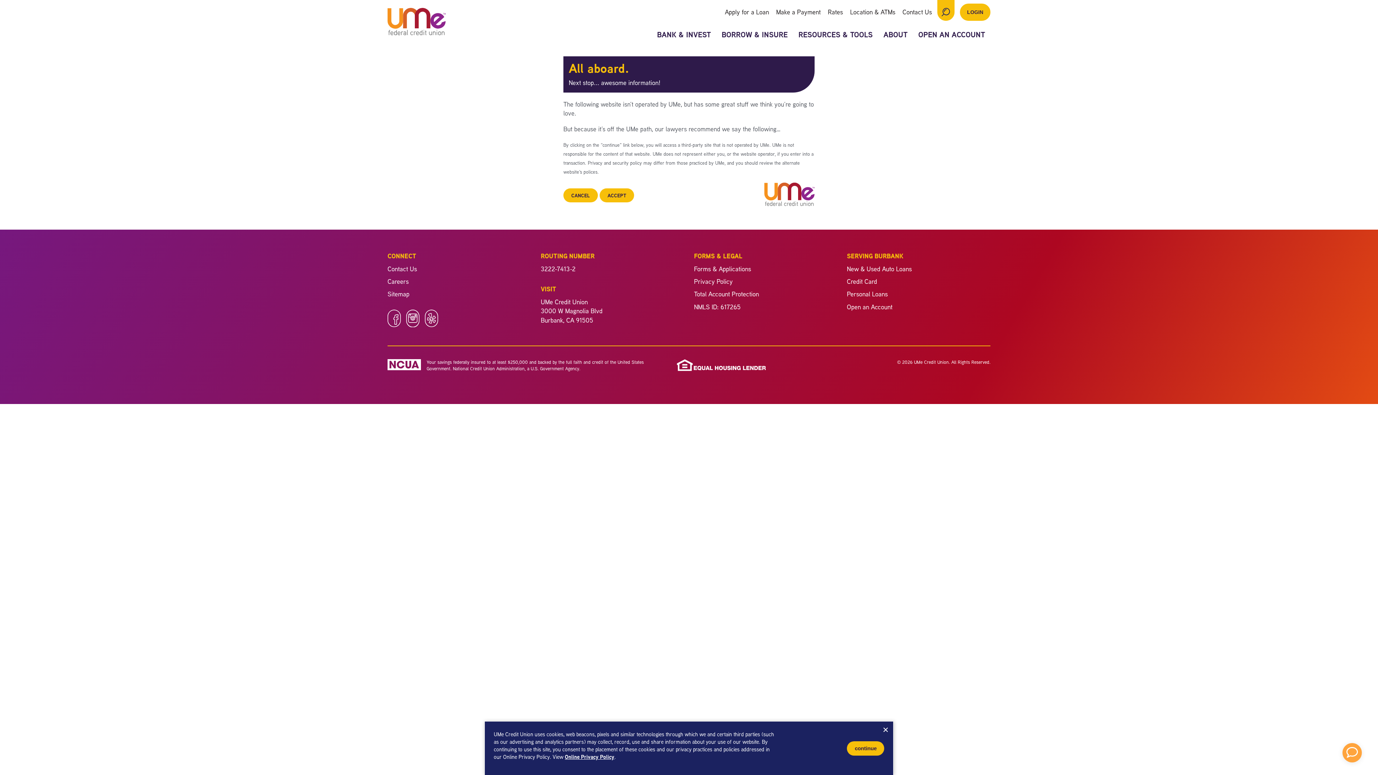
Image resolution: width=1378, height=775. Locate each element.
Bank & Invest (684, 34)
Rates (835, 12)
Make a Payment (798, 12)
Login (975, 12)
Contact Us (917, 12)
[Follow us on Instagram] (413, 324)
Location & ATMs (872, 12)
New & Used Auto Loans (879, 268)
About (895, 34)
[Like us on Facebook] (394, 324)
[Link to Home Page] (417, 22)
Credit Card (862, 281)
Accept (617, 195)
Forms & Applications (722, 268)
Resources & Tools (835, 34)
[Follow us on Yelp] (431, 324)
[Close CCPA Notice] (886, 730)
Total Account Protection (726, 294)
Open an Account (951, 34)
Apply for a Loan (747, 12)
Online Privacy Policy (589, 757)
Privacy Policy (713, 281)
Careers (398, 281)
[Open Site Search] (946, 10)
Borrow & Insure (755, 34)
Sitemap (398, 294)
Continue (866, 748)
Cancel (580, 195)
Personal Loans (867, 294)
